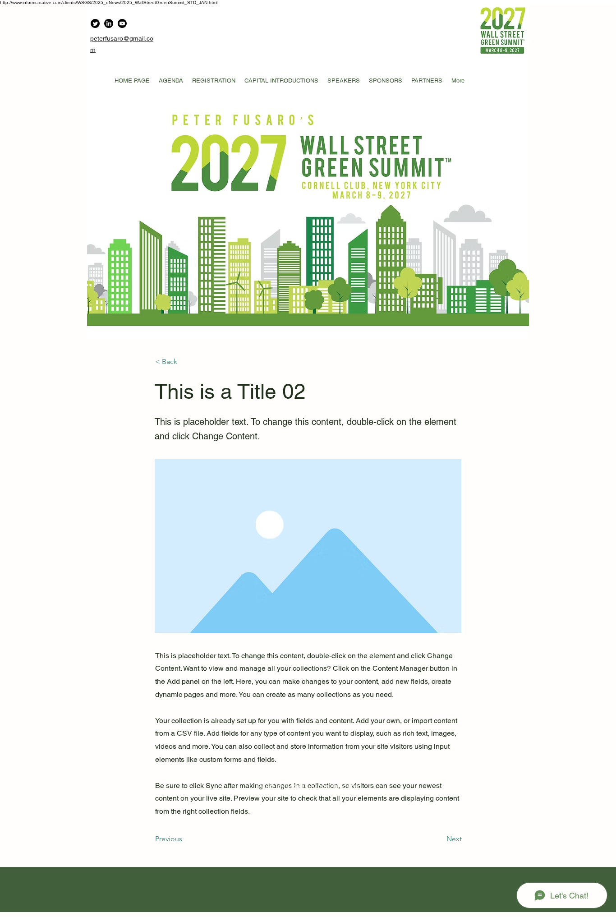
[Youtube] (122, 23)
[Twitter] (95, 23)
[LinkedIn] (108, 23)
